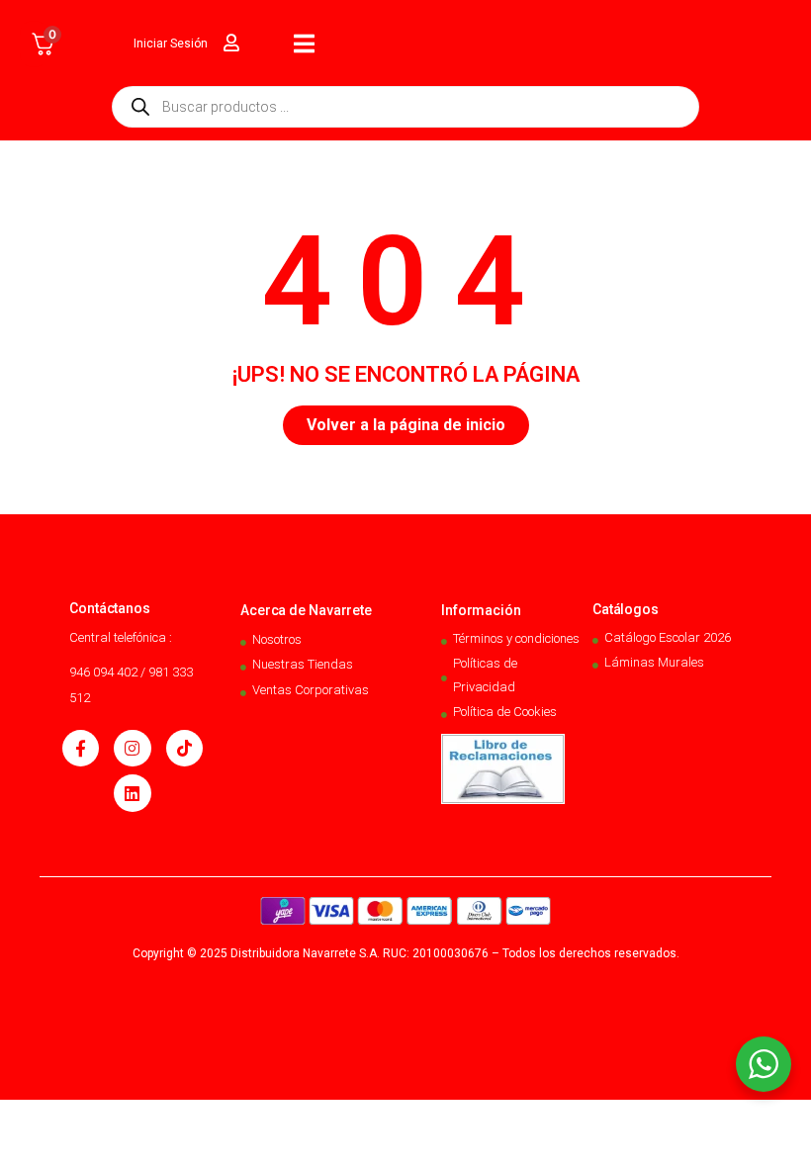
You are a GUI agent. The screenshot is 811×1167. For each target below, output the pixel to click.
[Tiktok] (184, 748)
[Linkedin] (132, 792)
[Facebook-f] (80, 748)
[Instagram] (132, 748)
